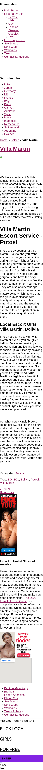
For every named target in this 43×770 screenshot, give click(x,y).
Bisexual (13, 30)
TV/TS (12, 36)
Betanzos (7, 492)
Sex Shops (11, 43)
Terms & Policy (13, 711)
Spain (7, 114)
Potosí (35, 479)
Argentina (10, 130)
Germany (10, 91)
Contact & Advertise (16, 56)
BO (10, 479)
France (8, 97)
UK (6, 94)
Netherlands (12, 124)
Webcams (10, 50)
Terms (8, 53)
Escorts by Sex (13, 13)
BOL (16, 479)
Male (11, 20)
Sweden (9, 134)
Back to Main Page (16, 688)
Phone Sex (11, 698)
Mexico (8, 117)
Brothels (9, 691)
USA (7, 84)
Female (13, 17)
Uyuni (5, 488)
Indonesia (10, 120)
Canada (9, 107)
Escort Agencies (14, 40)
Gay (11, 23)
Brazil (7, 104)
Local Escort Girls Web (14, 62)
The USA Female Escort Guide (18, 599)
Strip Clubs (11, 46)
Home (4, 140)
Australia (9, 110)
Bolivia (15, 140)
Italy (6, 101)
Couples (13, 33)
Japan (8, 87)
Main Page (11, 10)
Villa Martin (15, 149)
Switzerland (11, 127)
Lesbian (13, 27)
